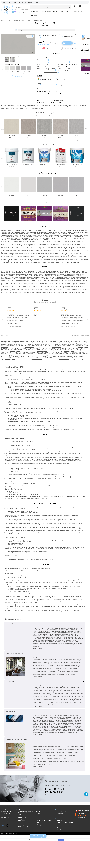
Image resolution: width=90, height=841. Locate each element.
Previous (3, 70)
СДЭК (58, 826)
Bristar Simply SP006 (75, 343)
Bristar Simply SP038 (48, 356)
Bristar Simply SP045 (64, 359)
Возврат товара (40, 815)
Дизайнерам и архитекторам (43, 817)
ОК (61, 839)
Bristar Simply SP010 (69, 344)
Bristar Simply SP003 (80, 341)
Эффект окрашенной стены (41, 115)
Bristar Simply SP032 (60, 353)
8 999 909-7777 (5, 813)
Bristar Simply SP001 (27, 341)
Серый (66, 62)
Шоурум (38, 824)
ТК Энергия (59, 829)
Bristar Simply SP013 (63, 345)
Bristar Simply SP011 (10, 345)
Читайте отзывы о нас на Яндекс (79, 335)
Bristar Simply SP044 (37, 359)
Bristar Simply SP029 (64, 352)
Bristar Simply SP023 (72, 349)
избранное (75, 43)
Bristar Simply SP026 (69, 351)
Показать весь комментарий (14, 326)
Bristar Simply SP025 (42, 351)
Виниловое (67, 60)
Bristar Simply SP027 (10, 352)
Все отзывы (4, 335)
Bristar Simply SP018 (23, 348)
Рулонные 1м (68, 64)
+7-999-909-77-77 (17, 9)
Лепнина (61, 11)
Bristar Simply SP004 (21, 343)
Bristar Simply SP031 (33, 353)
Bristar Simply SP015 (29, 347)
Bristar (45, 62)
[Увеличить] (18, 53)
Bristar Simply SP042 (69, 357)
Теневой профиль (77, 11)
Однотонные (51, 69)
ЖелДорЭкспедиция (62, 827)
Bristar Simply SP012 (37, 345)
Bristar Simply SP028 (37, 352)
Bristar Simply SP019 (50, 348)
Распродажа (33, 15)
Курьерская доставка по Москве (65, 822)
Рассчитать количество (70, 48)
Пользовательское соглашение (43, 820)
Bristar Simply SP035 (53, 355)
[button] (18, 76)
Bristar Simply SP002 (54, 341)
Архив (37, 822)
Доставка (38, 811)
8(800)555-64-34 (49, 588)
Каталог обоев (34, 11)
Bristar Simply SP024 (15, 351)
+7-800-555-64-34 (17, 7)
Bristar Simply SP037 (21, 356)
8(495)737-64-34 (46, 498)
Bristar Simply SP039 (74, 356)
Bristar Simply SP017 (83, 347)
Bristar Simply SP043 (10, 359)
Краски (68, 11)
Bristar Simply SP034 (26, 355)
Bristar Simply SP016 (56, 347)
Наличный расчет (61, 813)
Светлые (67, 70)
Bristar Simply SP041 (42, 357)
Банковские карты (61, 811)
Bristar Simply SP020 (77, 348)
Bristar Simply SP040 (15, 357)
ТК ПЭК (58, 824)
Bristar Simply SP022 (45, 349)
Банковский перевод (62, 815)
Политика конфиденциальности (44, 818)
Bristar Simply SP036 (80, 355)
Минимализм (68, 68)
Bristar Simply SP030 (6, 353)
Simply (45, 60)
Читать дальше (37, 648)
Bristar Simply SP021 (18, 349)
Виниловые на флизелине (50, 72)
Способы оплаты (61, 809)
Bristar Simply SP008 (15, 344)
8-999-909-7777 (20, 588)
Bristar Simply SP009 (42, 344)
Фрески (55, 11)
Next (33, 70)
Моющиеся (74, 64)
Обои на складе (46, 11)
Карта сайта (39, 826)
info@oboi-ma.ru (57, 478)
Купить (68, 43)
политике (55, 839)
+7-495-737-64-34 (17, 6)
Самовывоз (59, 820)
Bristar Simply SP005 (48, 343)
